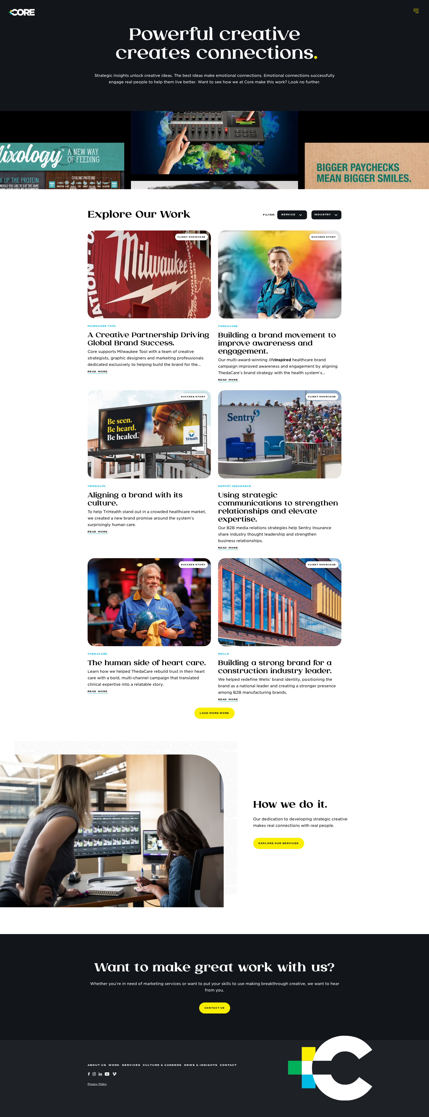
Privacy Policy (97, 1084)
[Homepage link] (22, 12)
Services (131, 1065)
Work (114, 1065)
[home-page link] (311, 1068)
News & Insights (201, 1065)
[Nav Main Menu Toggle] (416, 11)
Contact (228, 1065)
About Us (97, 1065)
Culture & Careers (162, 1065)
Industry (322, 214)
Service (288, 214)
